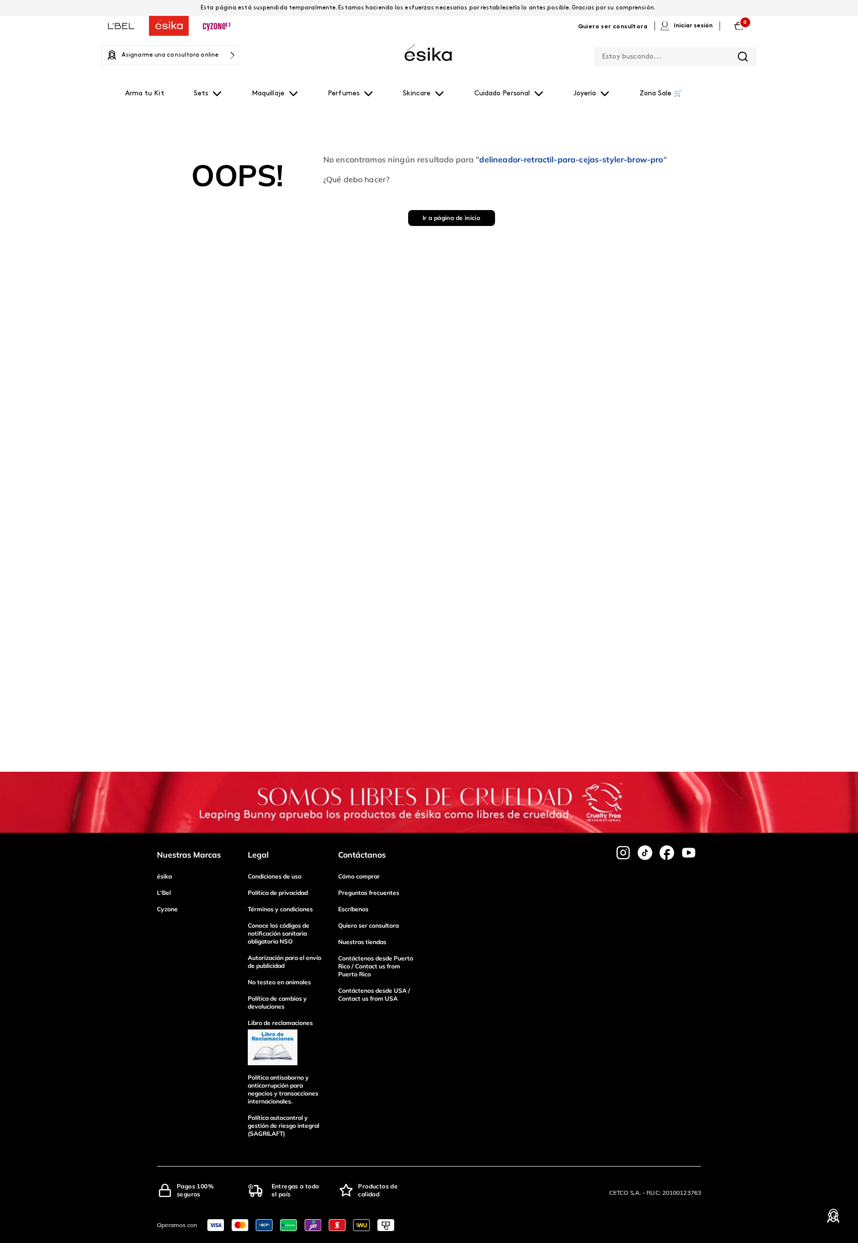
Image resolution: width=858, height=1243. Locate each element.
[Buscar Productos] (743, 57)
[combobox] (675, 54)
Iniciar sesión (693, 26)
